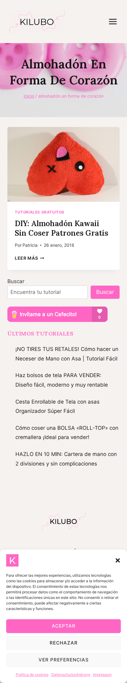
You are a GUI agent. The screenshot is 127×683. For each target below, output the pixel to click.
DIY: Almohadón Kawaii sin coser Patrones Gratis (61, 228)
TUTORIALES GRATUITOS (39, 212)
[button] (118, 560)
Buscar (15, 281)
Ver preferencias (64, 660)
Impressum (102, 674)
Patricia (30, 245)
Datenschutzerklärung (70, 674)
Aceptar (64, 626)
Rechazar (64, 643)
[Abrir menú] (116, 21)
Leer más (29, 258)
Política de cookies (32, 674)
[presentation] (63, 164)
